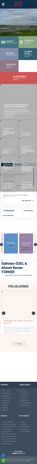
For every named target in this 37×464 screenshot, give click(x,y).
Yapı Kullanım (24, 393)
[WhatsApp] (3, 460)
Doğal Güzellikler (25, 431)
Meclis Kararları (6, 390)
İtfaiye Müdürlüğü (7, 431)
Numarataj (23, 398)
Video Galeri (5, 410)
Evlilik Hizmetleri (25, 405)
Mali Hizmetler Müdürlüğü (9, 424)
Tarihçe (23, 422)
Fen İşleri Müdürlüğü (7, 429)
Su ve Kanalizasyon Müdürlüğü (10, 441)
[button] (4, 22)
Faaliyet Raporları (7, 393)
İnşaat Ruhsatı (24, 395)
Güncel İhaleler (6, 400)
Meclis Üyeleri (5, 395)
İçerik (17, 32)
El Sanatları (24, 424)
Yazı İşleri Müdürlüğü (7, 422)
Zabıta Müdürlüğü (7, 443)
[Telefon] (3, 455)
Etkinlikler (4, 405)
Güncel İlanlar (6, 403)
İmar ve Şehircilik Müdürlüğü (9, 438)
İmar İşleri (23, 390)
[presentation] (1, 244)
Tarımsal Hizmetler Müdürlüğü (10, 426)
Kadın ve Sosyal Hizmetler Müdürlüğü (10, 436)
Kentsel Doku (24, 429)
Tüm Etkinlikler (28, 210)
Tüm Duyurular (27, 200)
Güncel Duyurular (6, 398)
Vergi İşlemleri (24, 400)
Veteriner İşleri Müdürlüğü (9, 434)
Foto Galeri (5, 407)
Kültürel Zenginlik (25, 426)
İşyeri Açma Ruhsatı (26, 403)
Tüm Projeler (18, 344)
